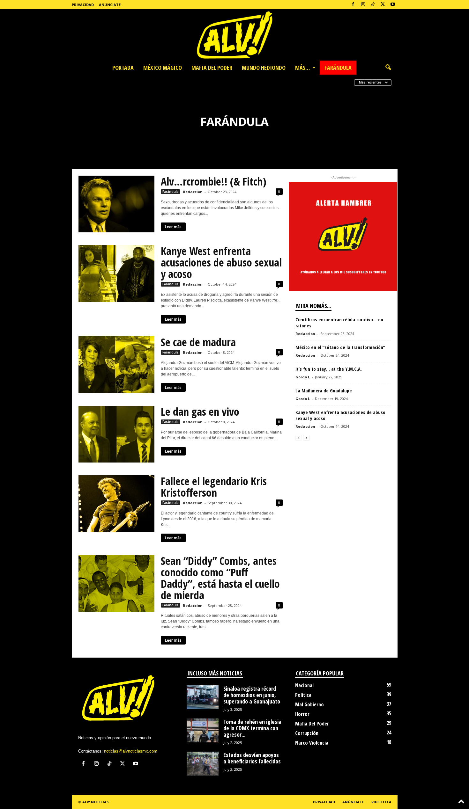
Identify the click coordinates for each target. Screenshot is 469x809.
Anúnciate (110, 4)
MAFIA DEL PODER (211, 67)
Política (303, 694)
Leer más (173, 227)
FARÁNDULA (338, 67)
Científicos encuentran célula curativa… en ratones (339, 322)
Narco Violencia (311, 742)
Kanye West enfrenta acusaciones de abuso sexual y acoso (221, 262)
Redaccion (193, 191)
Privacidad (83, 4)
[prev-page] (298, 437)
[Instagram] (363, 4)
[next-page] (306, 437)
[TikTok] (373, 4)
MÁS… (302, 67)
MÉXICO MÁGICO (162, 67)
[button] (388, 68)
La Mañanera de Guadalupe (323, 390)
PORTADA (123, 67)
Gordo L (302, 377)
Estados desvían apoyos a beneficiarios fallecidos (252, 758)
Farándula (170, 191)
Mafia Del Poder (312, 723)
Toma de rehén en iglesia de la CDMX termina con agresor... (252, 728)
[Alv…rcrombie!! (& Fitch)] (116, 204)
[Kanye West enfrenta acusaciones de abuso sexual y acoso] (116, 273)
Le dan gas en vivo (200, 411)
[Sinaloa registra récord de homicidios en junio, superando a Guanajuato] (203, 697)
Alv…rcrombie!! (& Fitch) (213, 181)
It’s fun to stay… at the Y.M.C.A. (329, 369)
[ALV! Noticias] (234, 35)
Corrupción (306, 733)
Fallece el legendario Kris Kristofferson (214, 487)
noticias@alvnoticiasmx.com (130, 751)
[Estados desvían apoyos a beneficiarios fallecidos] (203, 764)
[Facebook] (353, 4)
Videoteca (381, 801)
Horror (302, 714)
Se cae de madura (198, 342)
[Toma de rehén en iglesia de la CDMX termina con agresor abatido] (203, 730)
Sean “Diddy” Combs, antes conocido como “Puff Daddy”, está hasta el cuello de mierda (220, 577)
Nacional (304, 685)
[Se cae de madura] (116, 364)
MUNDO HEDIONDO (264, 67)
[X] (383, 4)
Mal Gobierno (309, 704)
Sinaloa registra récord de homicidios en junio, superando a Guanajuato (251, 695)
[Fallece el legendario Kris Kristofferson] (116, 503)
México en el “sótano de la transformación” (340, 347)
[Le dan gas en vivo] (116, 434)
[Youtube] (393, 4)
